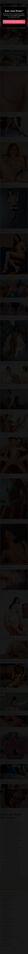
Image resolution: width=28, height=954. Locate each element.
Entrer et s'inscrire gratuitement (14, 21)
